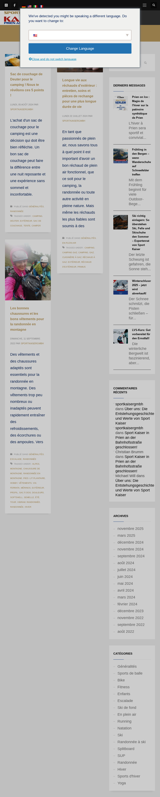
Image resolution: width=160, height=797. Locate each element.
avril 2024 (126, 590)
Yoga (122, 783)
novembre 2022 (131, 618)
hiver (28, 507)
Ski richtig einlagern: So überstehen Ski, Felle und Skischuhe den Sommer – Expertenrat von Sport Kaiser (141, 232)
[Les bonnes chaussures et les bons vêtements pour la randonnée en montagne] (28, 270)
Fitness (124, 687)
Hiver (122, 769)
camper (36, 226)
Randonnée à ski (132, 742)
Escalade (16, 459)
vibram (21, 502)
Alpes (35, 464)
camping (37, 216)
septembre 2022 (131, 625)
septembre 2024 (131, 556)
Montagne (16, 469)
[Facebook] (14, 5)
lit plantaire (37, 478)
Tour (13, 502)
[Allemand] (24, 6)
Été (37, 497)
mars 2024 (126, 597)
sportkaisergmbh (21, 109)
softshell (16, 497)
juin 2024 (125, 577)
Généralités (36, 206)
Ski (120, 735)
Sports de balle (130, 673)
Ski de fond (127, 708)
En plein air (69, 243)
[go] (145, 62)
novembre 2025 (131, 529)
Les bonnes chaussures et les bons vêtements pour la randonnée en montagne (27, 318)
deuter (14, 221)
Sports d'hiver (129, 776)
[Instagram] (6, 5)
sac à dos (25, 492)
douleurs (38, 492)
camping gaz (69, 252)
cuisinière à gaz (71, 257)
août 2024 (126, 563)
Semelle (29, 497)
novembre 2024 (131, 549)
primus (82, 267)
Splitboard (126, 749)
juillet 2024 (126, 570)
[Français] (41, 6)
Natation (124, 728)
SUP (121, 756)
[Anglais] (29, 6)
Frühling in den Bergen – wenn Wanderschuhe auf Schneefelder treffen (141, 162)
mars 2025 (126, 535)
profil (14, 492)
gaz (91, 252)
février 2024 (127, 604)
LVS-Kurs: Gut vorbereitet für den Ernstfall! (141, 334)
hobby (14, 483)
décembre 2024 (131, 542)
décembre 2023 (131, 611)
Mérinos (26, 488)
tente (27, 226)
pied (25, 478)
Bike (121, 680)
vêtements (25, 483)
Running (124, 721)
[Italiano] (35, 6)
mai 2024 (125, 583)
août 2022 (126, 631)
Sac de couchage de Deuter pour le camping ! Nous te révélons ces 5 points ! (27, 84)
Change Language (80, 49)
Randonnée (17, 211)
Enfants (124, 694)
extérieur (26, 221)
